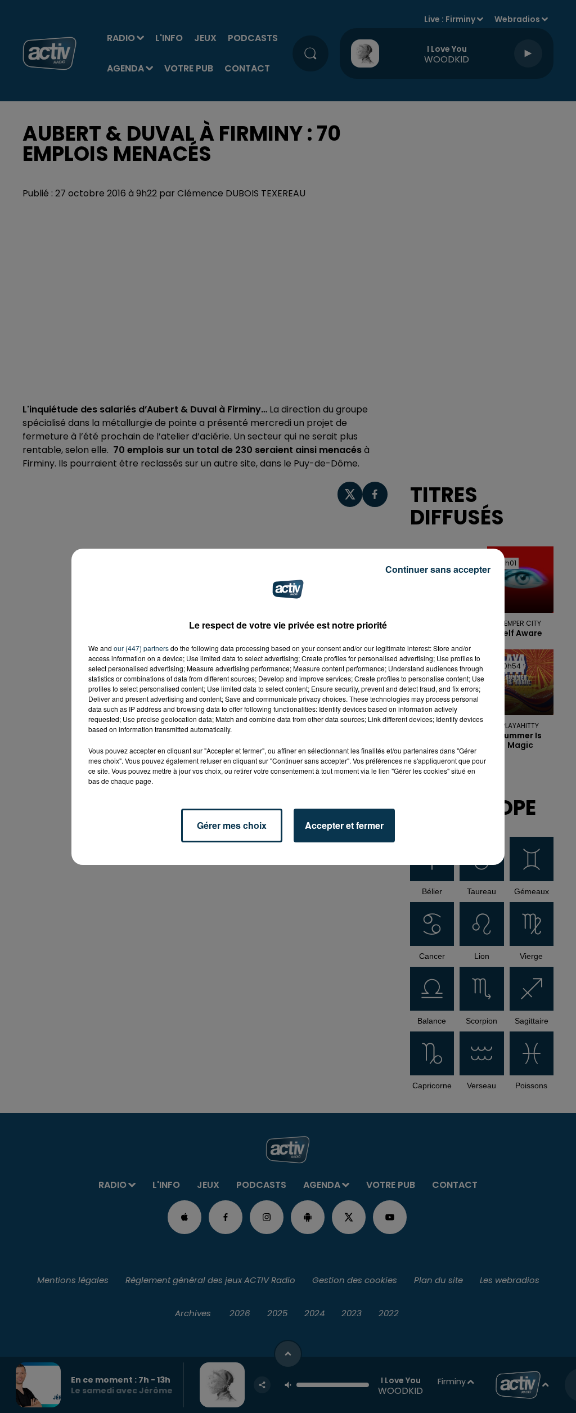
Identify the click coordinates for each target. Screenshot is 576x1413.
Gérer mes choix (232, 825)
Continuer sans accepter (437, 569)
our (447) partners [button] (141, 648)
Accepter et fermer (344, 825)
